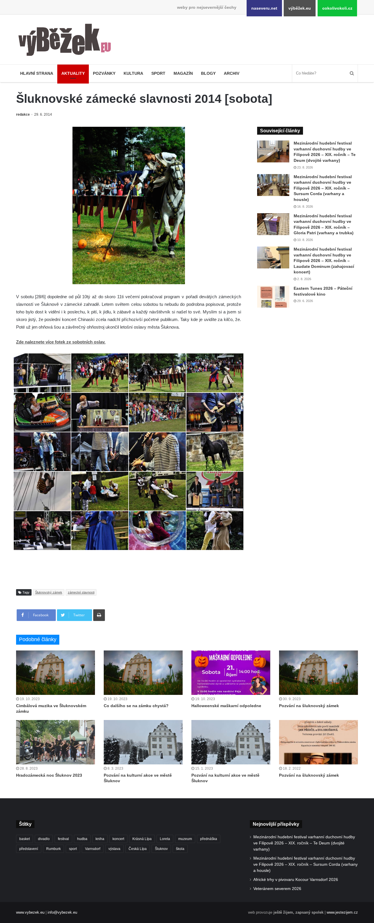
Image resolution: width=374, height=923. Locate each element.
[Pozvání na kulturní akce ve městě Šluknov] (143, 742)
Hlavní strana (36, 73)
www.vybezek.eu (30, 912)
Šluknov (161, 849)
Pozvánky (104, 73)
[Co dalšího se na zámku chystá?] (143, 672)
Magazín (183, 73)
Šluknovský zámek (48, 592)
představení (28, 849)
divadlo (44, 839)
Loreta (165, 839)
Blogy (208, 73)
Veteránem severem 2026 (277, 888)
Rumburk (53, 849)
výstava (114, 849)
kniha (100, 839)
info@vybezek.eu (62, 912)
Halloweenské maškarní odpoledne (226, 705)
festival (63, 839)
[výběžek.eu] (67, 40)
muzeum (185, 839)
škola (180, 849)
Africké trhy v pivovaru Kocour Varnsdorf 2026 (295, 879)
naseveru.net (264, 8)
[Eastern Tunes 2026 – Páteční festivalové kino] (273, 297)
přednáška (208, 839)
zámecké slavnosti (81, 592)
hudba (82, 839)
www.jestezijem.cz (342, 912)
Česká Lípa (138, 849)
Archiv (231, 73)
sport (73, 849)
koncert (118, 839)
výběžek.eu (299, 8)
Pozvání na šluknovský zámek (309, 705)
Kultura (133, 73)
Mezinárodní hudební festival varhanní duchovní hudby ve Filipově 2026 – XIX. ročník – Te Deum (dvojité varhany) (304, 843)
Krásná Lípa (142, 839)
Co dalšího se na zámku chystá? (136, 705)
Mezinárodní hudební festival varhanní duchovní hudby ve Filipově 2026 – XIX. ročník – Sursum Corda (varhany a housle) (323, 188)
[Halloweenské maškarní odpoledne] (230, 672)
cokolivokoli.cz (337, 8)
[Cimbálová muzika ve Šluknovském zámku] (55, 672)
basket (24, 839)
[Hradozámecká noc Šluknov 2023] (55, 742)
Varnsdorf (92, 849)
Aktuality (73, 73)
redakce (23, 114)
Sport (158, 73)
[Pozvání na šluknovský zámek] (318, 672)
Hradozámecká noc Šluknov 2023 (49, 775)
